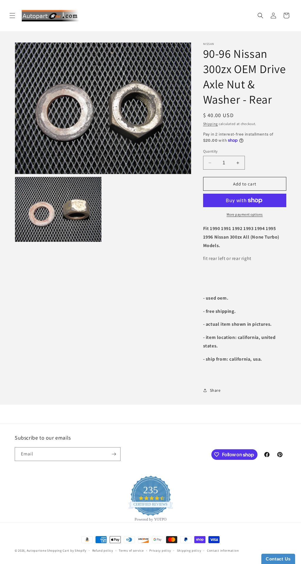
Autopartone (36, 550)
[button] (12, 15)
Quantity (210, 151)
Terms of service (131, 550)
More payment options (245, 214)
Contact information (223, 550)
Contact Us (278, 558)
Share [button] (215, 390)
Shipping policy (189, 550)
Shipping (210, 123)
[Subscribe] (113, 454)
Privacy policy (160, 550)
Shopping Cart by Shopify (66, 550)
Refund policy (102, 550)
